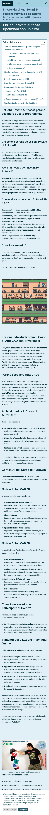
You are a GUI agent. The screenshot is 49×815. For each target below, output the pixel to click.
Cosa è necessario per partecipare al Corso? (24, 99)
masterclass (17, 161)
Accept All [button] (23, 809)
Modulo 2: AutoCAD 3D (18, 95)
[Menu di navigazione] (18, 3)
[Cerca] (27, 3)
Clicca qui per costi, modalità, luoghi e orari (19, 267)
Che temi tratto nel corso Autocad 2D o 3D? (26, 64)
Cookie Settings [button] (10, 809)
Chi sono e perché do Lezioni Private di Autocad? (24, 55)
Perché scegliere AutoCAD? (17, 79)
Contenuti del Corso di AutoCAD (19, 87)
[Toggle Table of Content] (42, 43)
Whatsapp (7, 3)
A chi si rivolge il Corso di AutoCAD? (20, 83)
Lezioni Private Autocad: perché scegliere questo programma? (23, 48)
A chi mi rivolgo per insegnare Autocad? (25, 60)
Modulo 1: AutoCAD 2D (17, 91)
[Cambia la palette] (46, 3)
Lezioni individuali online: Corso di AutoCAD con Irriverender (23, 73)
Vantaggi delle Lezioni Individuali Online (22, 103)
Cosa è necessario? (17, 68)
